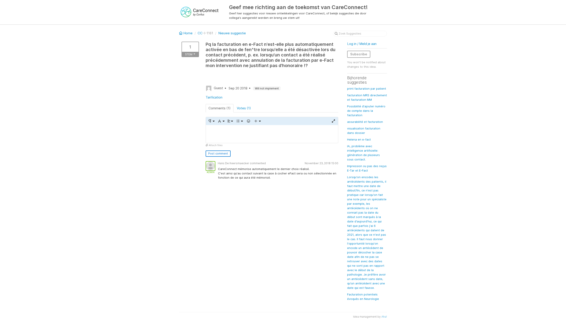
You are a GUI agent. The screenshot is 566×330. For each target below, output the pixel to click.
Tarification (214, 97)
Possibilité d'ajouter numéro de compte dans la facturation (366, 110)
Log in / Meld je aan (362, 44)
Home (187, 33)
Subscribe (358, 54)
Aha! (384, 316)
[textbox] (272, 134)
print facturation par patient (366, 88)
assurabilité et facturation (365, 122)
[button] (211, 121)
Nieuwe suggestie (232, 33)
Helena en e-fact (359, 139)
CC (200, 33)
